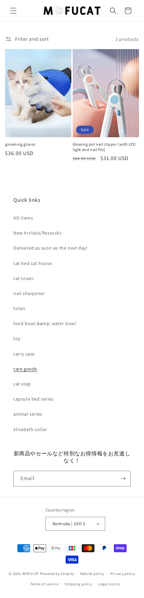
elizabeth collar (30, 429)
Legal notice (109, 584)
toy (16, 338)
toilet (19, 308)
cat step (22, 384)
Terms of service (44, 584)
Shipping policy (78, 584)
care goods (25, 369)
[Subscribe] (123, 478)
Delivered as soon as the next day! (50, 248)
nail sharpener (29, 293)
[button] (13, 10)
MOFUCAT (30, 573)
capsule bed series (33, 399)
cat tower (23, 278)
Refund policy (92, 573)
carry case (24, 354)
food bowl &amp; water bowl (44, 323)
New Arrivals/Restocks (37, 233)
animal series (27, 414)
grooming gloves (20, 144)
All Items (23, 218)
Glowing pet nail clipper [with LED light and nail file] (104, 147)
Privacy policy (123, 573)
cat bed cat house (32, 263)
